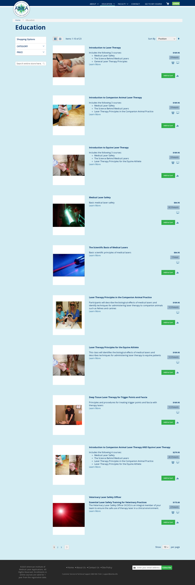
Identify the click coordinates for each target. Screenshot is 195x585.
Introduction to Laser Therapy (105, 47)
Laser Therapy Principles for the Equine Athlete (114, 347)
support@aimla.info (110, 574)
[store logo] (21, 9)
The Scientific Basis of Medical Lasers (108, 247)
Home (18, 20)
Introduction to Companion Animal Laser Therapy (115, 97)
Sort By (151, 38)
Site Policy (107, 567)
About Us (81, 567)
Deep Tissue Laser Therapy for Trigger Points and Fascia (118, 397)
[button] (177, 75)
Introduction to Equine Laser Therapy (109, 147)
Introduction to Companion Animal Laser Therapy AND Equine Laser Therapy (129, 447)
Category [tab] (22, 46)
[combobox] (30, 63)
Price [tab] (20, 52)
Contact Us (93, 567)
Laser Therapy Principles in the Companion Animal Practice (120, 297)
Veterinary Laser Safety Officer (105, 497)
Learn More (95, 64)
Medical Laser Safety (100, 197)
